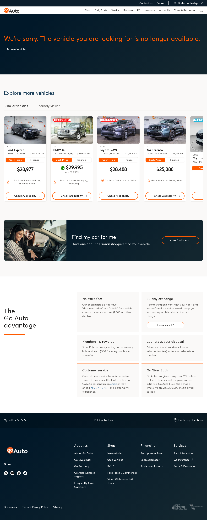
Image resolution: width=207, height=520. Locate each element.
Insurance (149, 10)
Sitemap (58, 507)
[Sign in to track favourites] (42, 120)
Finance (128, 10)
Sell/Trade (101, 10)
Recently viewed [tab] (48, 106)
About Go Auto (83, 453)
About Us (164, 10)
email (113, 383)
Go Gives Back (82, 459)
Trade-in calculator (152, 466)
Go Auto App (82, 466)
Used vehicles (115, 459)
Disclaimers (10, 507)
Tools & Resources (184, 10)
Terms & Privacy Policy (35, 507)
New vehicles (115, 453)
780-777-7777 (99, 387)
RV (138, 10)
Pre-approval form (152, 453)
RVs (109, 466)
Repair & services (183, 453)
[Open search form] (201, 10)
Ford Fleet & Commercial (122, 472)
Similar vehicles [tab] (16, 106)
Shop (88, 10)
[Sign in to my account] (202, 3)
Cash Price (15, 159)
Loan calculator (150, 459)
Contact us (146, 3)
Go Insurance (182, 459)
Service (115, 10)
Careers (161, 3)
